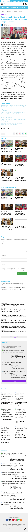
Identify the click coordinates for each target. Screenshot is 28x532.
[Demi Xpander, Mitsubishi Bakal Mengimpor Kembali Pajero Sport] (14, 372)
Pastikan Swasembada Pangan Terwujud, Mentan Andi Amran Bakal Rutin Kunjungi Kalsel (18, 357)
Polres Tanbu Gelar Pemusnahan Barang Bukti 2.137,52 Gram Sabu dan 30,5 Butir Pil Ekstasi (14, 310)
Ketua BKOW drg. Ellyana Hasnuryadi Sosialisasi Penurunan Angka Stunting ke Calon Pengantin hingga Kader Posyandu (21, 421)
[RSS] (21, 520)
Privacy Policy (21, 524)
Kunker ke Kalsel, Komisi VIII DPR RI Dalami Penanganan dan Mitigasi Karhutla (7, 418)
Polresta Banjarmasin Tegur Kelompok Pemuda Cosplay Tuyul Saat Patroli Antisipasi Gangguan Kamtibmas (14, 321)
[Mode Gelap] (23, 4)
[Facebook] (7, 520)
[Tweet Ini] (17, 134)
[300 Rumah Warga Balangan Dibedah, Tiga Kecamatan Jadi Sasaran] (21, 429)
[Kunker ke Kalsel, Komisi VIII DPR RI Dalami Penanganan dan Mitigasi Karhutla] (7, 411)
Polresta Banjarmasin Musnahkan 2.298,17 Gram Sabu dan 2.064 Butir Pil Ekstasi (13, 332)
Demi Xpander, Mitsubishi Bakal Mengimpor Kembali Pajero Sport (18, 376)
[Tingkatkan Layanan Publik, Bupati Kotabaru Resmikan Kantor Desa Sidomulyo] (21, 172)
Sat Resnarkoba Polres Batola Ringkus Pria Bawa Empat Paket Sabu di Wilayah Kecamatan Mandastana (13, 327)
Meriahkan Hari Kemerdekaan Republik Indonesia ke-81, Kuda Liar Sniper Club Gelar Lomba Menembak (13, 106)
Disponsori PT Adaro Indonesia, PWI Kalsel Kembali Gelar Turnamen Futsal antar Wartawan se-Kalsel (18, 367)
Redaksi (5, 524)
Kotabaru (3, 14)
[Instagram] (15, 520)
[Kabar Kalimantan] (9, 4)
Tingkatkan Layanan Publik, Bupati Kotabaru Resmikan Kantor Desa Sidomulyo (11, 124)
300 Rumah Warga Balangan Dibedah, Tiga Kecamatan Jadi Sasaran (20, 436)
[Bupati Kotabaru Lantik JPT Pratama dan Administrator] (21, 143)
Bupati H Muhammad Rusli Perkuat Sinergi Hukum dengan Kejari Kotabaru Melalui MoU (13, 113)
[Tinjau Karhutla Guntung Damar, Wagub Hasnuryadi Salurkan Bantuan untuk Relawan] (21, 396)
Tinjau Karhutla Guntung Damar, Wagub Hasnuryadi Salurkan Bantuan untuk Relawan (21, 404)
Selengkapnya (13, 337)
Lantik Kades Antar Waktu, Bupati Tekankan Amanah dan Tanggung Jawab (13, 120)
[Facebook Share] (14, 134)
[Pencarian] (26, 4)
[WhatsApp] (18, 520)
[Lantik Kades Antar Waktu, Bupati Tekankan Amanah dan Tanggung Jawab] (7, 172)
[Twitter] (10, 520)
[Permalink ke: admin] (2, 25)
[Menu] (2, 4)
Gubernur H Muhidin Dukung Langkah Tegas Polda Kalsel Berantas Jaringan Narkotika (13, 305)
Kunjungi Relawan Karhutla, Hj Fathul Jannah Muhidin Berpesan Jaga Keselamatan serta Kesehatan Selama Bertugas (5, 441)
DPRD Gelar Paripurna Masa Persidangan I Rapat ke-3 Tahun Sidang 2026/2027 (13, 116)
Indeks (9, 524)
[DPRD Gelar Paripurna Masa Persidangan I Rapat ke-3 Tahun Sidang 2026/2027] (21, 158)
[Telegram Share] (23, 134)
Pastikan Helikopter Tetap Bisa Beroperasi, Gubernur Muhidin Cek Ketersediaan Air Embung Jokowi (7, 404)
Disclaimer (8, 526)
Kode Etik (14, 524)
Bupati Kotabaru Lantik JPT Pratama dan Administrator (11, 109)
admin (5, 24)
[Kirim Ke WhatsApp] (26, 134)
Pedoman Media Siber (17, 526)
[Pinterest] (13, 520)
